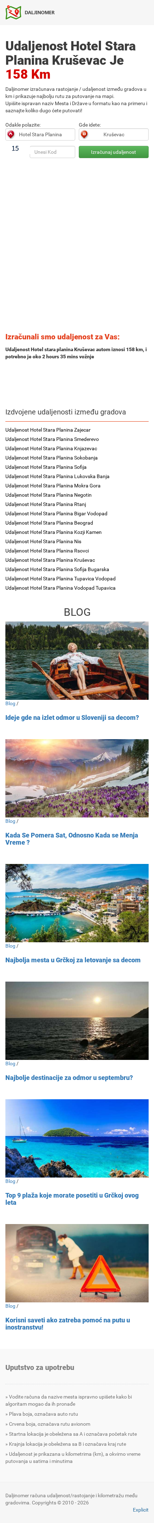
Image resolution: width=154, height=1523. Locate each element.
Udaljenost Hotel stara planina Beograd (49, 523)
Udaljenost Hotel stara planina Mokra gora (53, 485)
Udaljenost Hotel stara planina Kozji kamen (53, 532)
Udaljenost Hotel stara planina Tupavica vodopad (60, 578)
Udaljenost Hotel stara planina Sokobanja (51, 458)
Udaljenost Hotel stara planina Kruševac (50, 560)
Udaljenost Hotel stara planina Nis (43, 541)
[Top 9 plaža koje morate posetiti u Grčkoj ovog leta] (77, 1138)
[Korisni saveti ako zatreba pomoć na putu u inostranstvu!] (77, 1263)
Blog (10, 703)
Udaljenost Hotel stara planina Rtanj (45, 504)
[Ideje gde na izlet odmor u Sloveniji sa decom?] (77, 661)
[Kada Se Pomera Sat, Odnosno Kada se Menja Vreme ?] (77, 778)
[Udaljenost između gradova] (32, 12)
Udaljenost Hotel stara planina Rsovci (47, 551)
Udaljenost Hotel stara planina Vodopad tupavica (60, 588)
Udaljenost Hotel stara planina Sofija (46, 467)
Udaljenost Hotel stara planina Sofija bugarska (57, 569)
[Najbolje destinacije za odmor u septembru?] (77, 1021)
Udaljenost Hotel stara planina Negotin (48, 495)
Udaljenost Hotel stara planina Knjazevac (51, 448)
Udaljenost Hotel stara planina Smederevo (52, 439)
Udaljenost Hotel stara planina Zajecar (48, 430)
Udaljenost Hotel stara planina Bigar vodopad (56, 513)
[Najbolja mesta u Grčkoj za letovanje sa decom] (77, 903)
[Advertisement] (77, 247)
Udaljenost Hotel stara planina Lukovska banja (57, 476)
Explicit (141, 1510)
